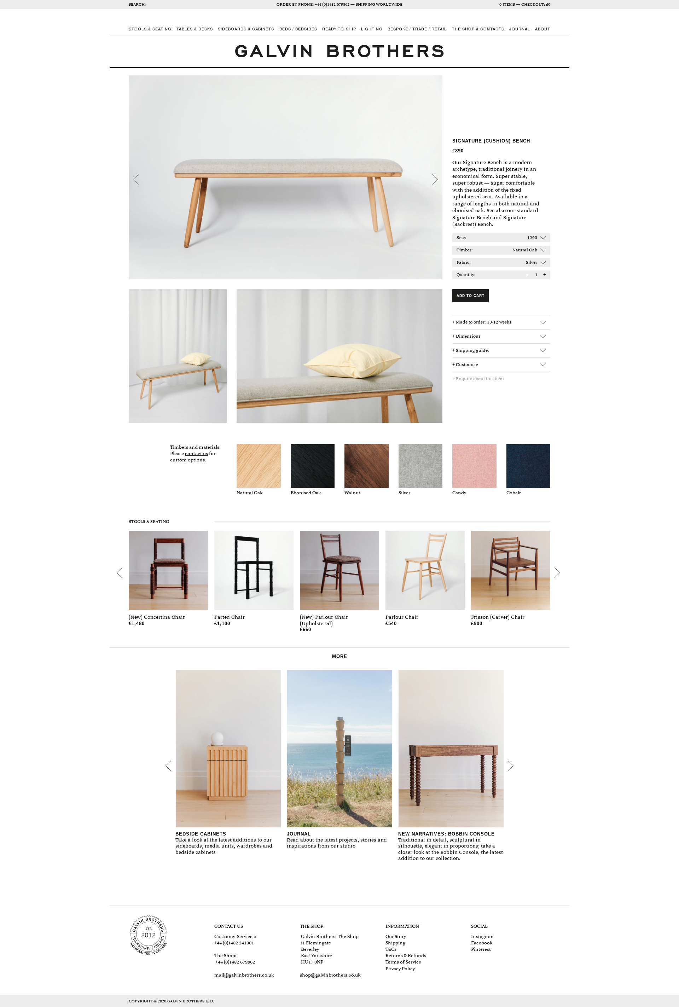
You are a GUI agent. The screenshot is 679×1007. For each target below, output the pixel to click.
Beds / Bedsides (298, 29)
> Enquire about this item (478, 379)
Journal (519, 29)
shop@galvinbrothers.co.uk (330, 975)
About (542, 29)
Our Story (395, 936)
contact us (196, 453)
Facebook (482, 942)
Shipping (395, 942)
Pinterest (481, 949)
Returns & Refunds (405, 955)
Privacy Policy (400, 968)
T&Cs (390, 949)
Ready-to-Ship (339, 29)
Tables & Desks (194, 29)
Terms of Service (403, 962)
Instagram (482, 936)
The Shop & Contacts (478, 29)
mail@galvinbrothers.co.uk (244, 975)
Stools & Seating (150, 29)
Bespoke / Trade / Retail (417, 29)
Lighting (372, 29)
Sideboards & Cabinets (246, 29)
